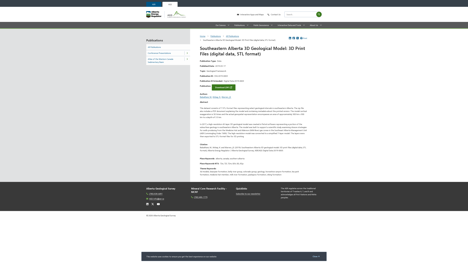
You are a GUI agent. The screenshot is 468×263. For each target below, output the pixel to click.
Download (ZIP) (222, 87)
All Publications (154, 47)
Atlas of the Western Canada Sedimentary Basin (160, 60)
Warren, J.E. (226, 97)
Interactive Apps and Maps (252, 14)
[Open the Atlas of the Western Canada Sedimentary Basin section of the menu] (187, 59)
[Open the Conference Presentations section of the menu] (187, 53)
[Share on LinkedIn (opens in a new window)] (290, 38)
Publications (239, 25)
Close (315, 256)
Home (202, 36)
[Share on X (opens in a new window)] (297, 38)
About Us (314, 25)
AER (153, 4)
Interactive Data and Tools (289, 25)
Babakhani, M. (206, 97)
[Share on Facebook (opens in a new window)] (294, 38)
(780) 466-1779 (200, 197)
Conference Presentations (159, 53)
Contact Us (276, 14)
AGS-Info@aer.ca (156, 198)
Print (305, 38)
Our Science (221, 25)
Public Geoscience (261, 25)
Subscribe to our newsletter (248, 194)
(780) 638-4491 (156, 194)
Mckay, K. (217, 97)
